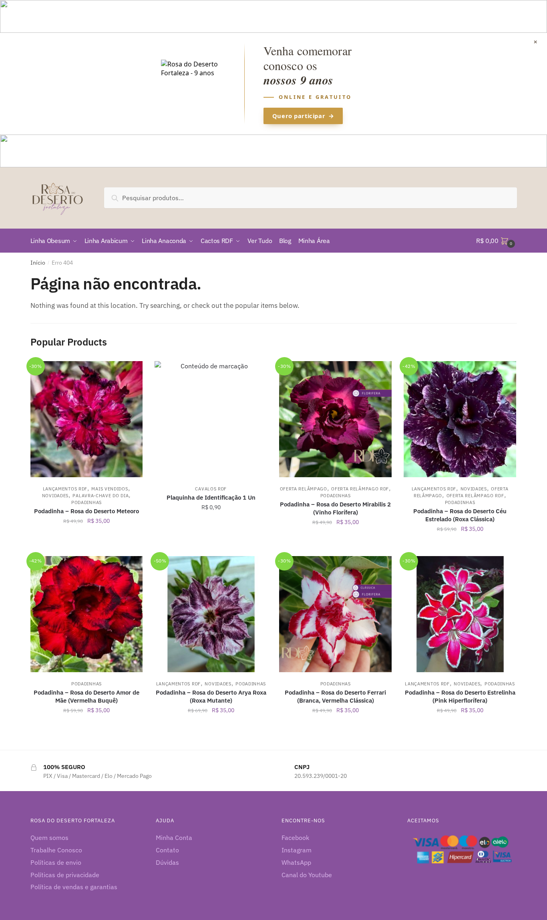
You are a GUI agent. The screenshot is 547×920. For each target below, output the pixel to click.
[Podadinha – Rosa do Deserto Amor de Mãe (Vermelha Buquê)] (86, 614)
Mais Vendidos (109, 489)
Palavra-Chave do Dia (100, 495)
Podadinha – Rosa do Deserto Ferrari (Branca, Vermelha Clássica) (335, 696)
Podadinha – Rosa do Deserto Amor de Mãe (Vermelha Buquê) (86, 696)
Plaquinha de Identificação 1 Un (211, 497)
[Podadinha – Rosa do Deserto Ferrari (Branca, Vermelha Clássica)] (335, 614)
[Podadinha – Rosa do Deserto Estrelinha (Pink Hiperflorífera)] (460, 614)
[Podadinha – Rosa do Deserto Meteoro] (86, 419)
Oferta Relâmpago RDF (360, 489)
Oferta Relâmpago (303, 489)
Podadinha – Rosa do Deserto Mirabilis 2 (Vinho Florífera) (335, 508)
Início (37, 262)
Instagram (297, 850)
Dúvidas (167, 862)
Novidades (55, 495)
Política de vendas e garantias (73, 887)
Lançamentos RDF (65, 489)
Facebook (295, 838)
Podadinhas (86, 502)
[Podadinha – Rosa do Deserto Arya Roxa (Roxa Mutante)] (211, 614)
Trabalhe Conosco (56, 850)
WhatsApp (296, 862)
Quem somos (49, 838)
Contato (167, 850)
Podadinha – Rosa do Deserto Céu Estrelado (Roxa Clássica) (460, 515)
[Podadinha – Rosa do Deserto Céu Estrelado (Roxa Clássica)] (460, 419)
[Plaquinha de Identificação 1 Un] (211, 419)
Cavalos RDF (211, 489)
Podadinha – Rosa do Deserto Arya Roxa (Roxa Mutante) (211, 696)
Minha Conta (174, 838)
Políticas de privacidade (64, 875)
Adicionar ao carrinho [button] (86, 546)
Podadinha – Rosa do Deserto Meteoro (86, 511)
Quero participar (303, 116)
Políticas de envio (55, 862)
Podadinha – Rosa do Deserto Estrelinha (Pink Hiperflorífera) (460, 696)
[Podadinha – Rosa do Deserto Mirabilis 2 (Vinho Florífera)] (335, 419)
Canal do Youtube (307, 875)
